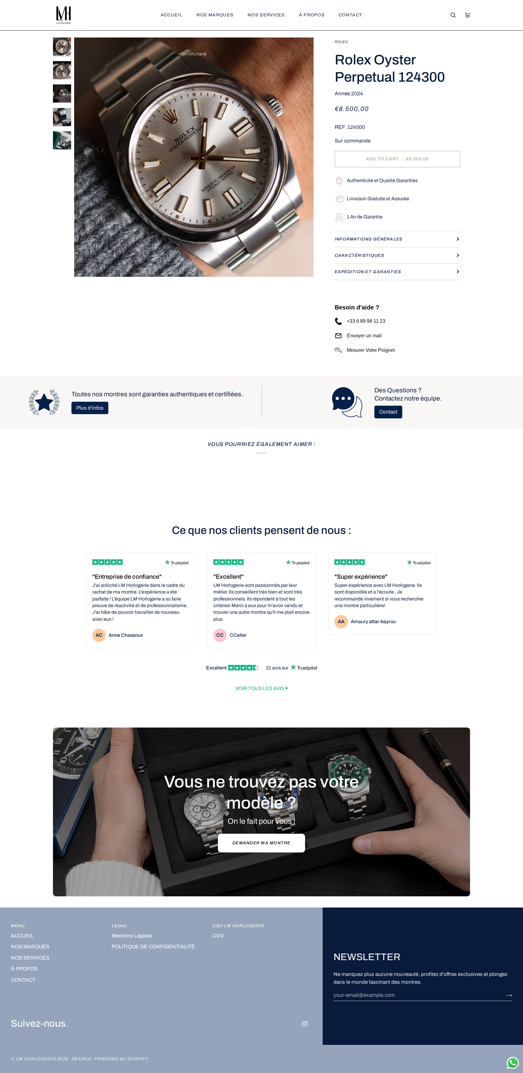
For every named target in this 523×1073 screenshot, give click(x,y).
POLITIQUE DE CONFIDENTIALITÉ (153, 947)
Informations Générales (369, 239)
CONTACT (23, 980)
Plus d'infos (90, 408)
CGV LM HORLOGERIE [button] (238, 926)
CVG (218, 936)
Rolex (341, 42)
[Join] (504, 995)
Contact (388, 412)
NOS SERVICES (30, 958)
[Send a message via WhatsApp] (513, 1063)
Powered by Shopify (121, 1059)
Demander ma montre (261, 843)
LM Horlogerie (37, 1059)
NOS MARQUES (30, 947)
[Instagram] (305, 1023)
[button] (215, 15)
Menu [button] (18, 926)
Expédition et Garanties (368, 272)
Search (81, 1059)
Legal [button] (119, 926)
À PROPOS (24, 969)
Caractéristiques (359, 255)
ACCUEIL (22, 936)
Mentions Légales (132, 936)
